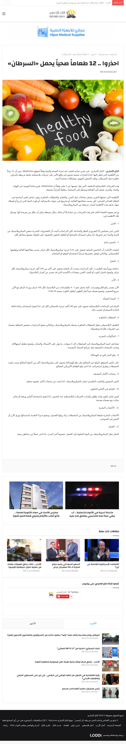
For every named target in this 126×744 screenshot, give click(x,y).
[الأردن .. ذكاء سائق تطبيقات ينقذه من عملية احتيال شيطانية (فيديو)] (24, 550)
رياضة (5, 725)
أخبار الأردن (100, 725)
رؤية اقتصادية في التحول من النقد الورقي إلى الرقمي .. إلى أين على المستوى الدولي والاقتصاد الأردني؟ (58, 677)
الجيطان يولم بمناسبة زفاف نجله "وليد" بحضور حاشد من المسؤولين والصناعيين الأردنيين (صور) (53, 635)
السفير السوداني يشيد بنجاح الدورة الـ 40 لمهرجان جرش (66, 565)
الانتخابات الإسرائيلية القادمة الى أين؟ (103, 565)
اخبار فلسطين (88, 725)
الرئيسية (113, 54)
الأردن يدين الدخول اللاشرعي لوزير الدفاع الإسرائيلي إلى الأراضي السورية (80, 3)
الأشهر (33, 623)
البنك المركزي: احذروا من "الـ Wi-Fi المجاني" (78, 648)
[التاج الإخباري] (63, 14)
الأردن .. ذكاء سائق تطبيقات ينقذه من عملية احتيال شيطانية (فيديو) (24, 565)
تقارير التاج (45, 725)
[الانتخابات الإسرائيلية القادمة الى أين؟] (102, 550)
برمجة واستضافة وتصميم (113, 735)
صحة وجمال (103, 54)
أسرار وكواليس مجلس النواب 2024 (24, 725)
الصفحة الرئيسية (114, 725)
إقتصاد (66, 725)
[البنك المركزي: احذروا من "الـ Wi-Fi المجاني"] (110, 652)
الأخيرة (93, 623)
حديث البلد (56, 725)
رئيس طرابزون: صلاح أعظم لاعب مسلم (81, 689)
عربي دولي (75, 725)
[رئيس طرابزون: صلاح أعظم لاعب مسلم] (110, 692)
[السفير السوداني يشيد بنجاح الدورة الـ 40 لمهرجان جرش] (63, 550)
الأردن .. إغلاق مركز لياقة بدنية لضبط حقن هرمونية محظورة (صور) (67, 662)
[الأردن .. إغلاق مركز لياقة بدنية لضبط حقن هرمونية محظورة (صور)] (110, 665)
